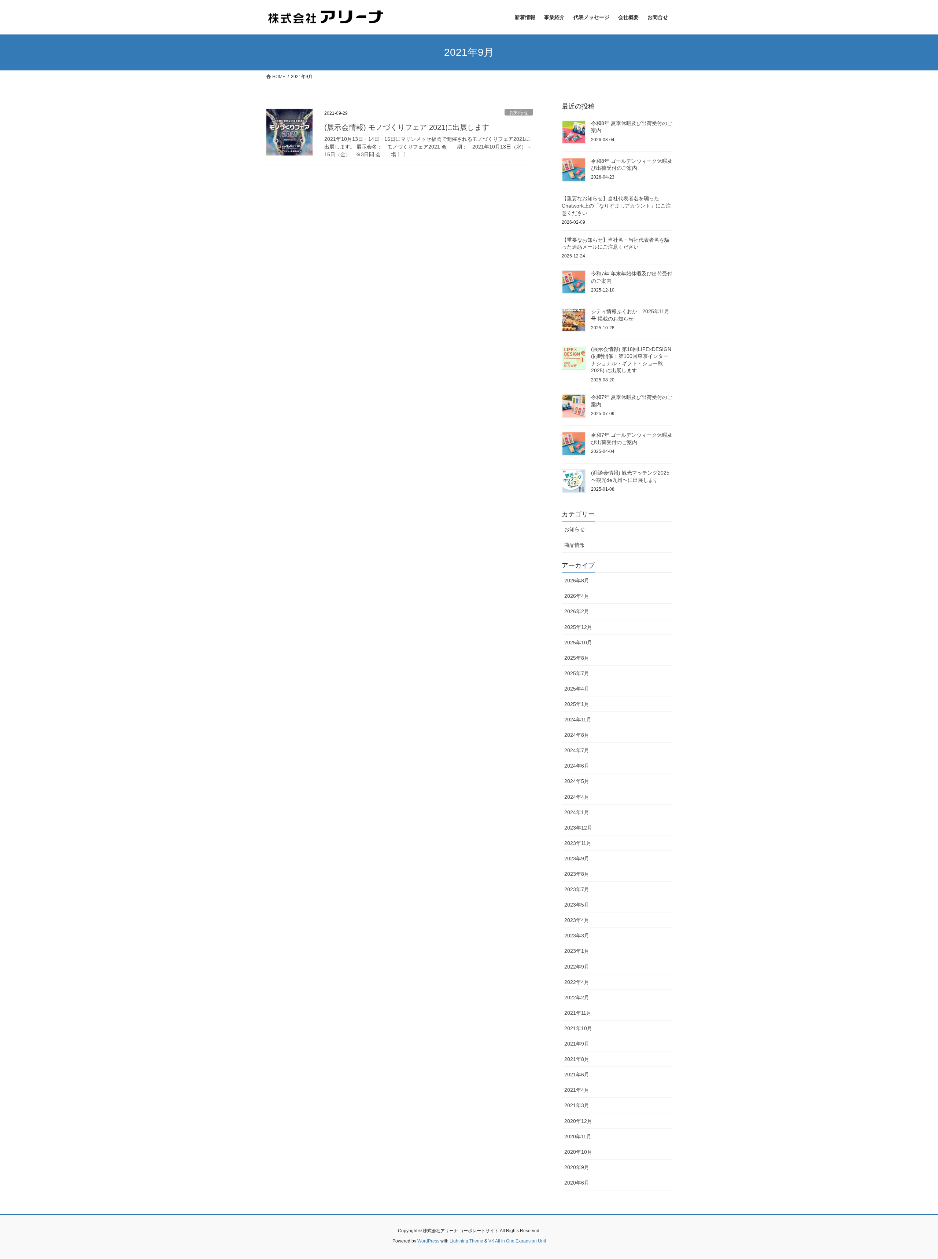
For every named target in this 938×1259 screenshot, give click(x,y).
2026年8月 (576, 580)
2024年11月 (577, 719)
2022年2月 (576, 997)
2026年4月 (576, 596)
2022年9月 (576, 967)
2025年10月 (578, 642)
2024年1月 (576, 812)
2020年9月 (576, 1167)
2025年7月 (576, 673)
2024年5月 (576, 781)
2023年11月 (577, 843)
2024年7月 (576, 750)
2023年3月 (576, 935)
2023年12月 (578, 828)
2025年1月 (576, 704)
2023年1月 (576, 951)
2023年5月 (576, 905)
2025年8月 (576, 658)
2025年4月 (576, 689)
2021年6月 (576, 1074)
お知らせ (518, 112)
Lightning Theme (466, 1241)
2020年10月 (578, 1152)
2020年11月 (577, 1136)
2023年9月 (576, 858)
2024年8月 (576, 735)
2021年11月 (577, 1013)
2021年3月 (576, 1105)
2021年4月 (576, 1090)
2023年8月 (576, 874)
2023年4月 (576, 920)
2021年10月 (578, 1028)
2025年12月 (578, 627)
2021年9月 (576, 1044)
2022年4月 (576, 982)
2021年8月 (576, 1059)
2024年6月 (576, 766)
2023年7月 (576, 889)
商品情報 (574, 545)
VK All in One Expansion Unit (517, 1241)
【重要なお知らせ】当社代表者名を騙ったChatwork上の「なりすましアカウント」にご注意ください (616, 205)
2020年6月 (576, 1183)
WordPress (428, 1241)
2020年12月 (578, 1121)
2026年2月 (576, 611)
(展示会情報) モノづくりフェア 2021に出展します (406, 127)
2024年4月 (576, 797)
